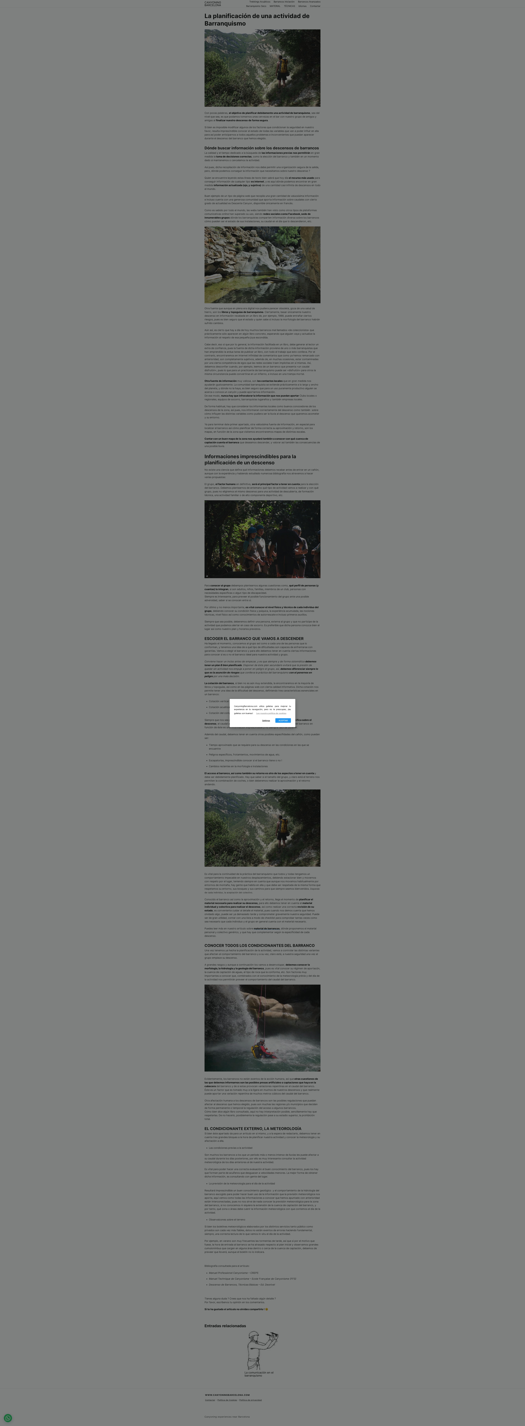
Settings (266, 720)
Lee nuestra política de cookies (271, 713)
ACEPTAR (283, 720)
